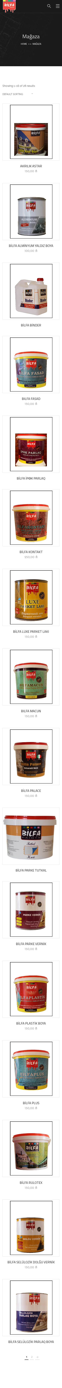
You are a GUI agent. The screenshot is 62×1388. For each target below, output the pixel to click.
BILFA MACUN (31, 711)
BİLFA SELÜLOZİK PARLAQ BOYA (31, 1341)
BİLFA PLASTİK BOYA (31, 1023)
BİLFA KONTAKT (31, 551)
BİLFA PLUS (31, 1102)
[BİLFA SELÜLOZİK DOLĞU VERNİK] (31, 1228)
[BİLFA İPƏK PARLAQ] (31, 444)
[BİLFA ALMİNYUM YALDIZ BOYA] (31, 211)
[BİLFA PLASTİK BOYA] (31, 989)
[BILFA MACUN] (31, 676)
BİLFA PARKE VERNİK (31, 943)
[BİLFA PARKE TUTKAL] (31, 836)
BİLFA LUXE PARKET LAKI (31, 631)
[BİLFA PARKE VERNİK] (31, 909)
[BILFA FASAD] (31, 364)
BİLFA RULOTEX (31, 1182)
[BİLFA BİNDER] (31, 291)
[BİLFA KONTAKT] (31, 517)
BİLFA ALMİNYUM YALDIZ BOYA (31, 245)
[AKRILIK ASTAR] (31, 131)
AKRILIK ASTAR (31, 166)
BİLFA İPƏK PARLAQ (31, 478)
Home (24, 44)
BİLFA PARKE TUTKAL (31, 870)
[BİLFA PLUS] (31, 1068)
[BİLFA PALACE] (31, 756)
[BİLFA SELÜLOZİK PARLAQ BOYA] (31, 1307)
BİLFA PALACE (31, 790)
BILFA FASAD (31, 398)
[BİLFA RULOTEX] (31, 1148)
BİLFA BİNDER (31, 325)
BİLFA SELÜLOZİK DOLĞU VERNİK (31, 1262)
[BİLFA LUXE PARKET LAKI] (31, 597)
